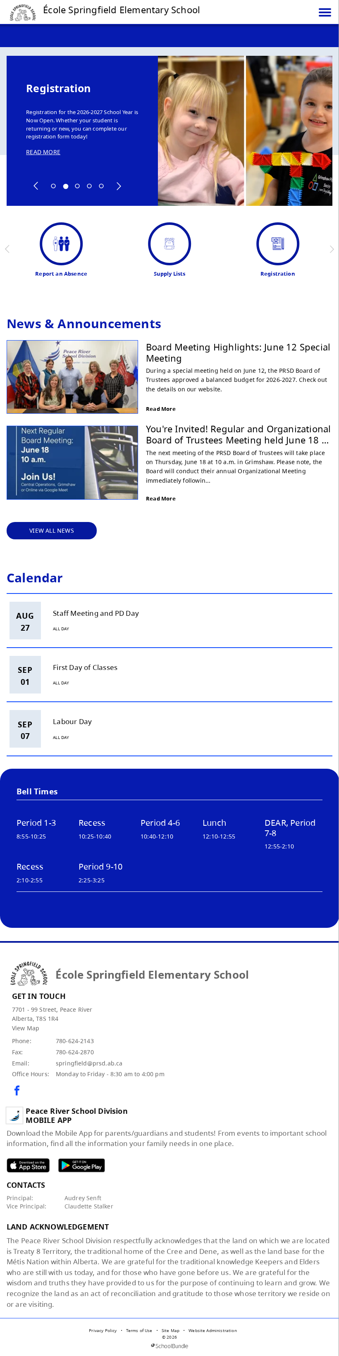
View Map (25, 1028)
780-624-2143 (75, 1041)
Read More (161, 408)
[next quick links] (332, 249)
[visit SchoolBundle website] (169, 1345)
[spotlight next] (119, 186)
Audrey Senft (82, 1198)
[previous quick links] (7, 249)
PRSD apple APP (28, 1165)
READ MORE (43, 152)
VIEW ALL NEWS (51, 530)
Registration (58, 88)
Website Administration (213, 1330)
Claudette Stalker (88, 1206)
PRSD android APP (81, 1165)
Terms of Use (139, 1330)
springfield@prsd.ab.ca (89, 1063)
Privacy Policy (103, 1330)
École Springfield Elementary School (121, 9)
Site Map (170, 1330)
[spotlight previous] (36, 186)
